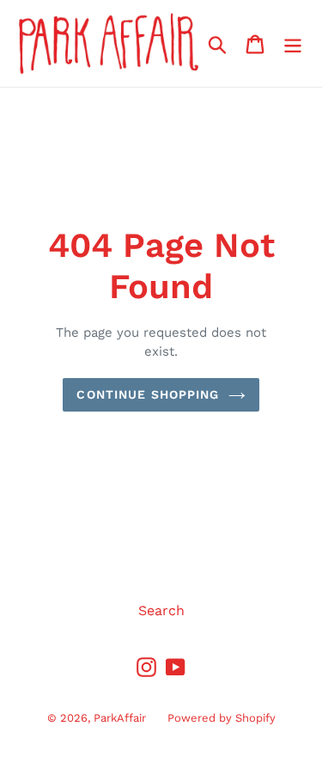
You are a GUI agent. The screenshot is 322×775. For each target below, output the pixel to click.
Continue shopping (147, 394)
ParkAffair (120, 717)
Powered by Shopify (221, 717)
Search (161, 610)
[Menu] (293, 43)
